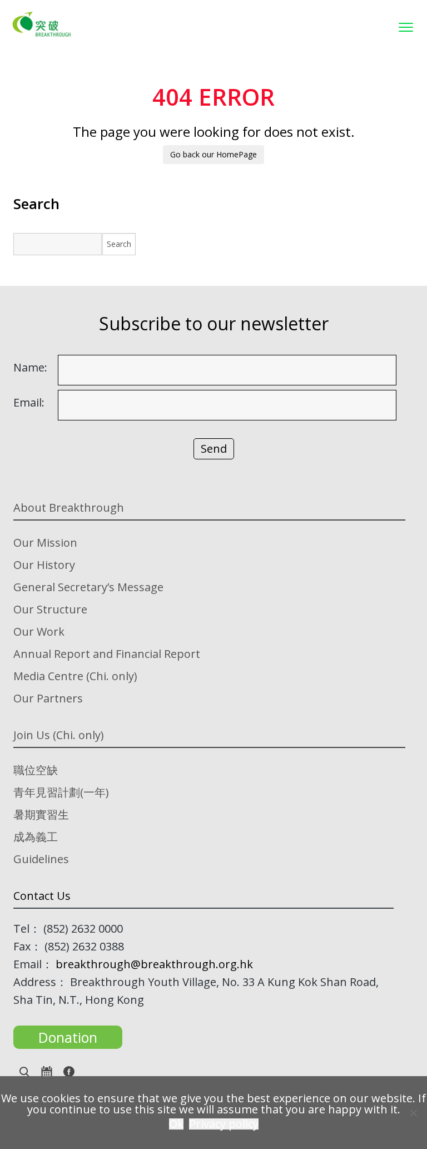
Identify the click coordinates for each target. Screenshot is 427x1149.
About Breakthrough (68, 507)
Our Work (38, 631)
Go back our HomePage (213, 154)
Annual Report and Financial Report (106, 653)
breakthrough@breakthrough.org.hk (154, 964)
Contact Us (42, 895)
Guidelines (41, 858)
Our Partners (48, 698)
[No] (413, 1112)
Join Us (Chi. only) (58, 734)
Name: (30, 367)
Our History (44, 564)
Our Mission (45, 542)
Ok (176, 1124)
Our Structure (50, 609)
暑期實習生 (41, 814)
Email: (28, 402)
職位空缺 (35, 769)
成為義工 (35, 836)
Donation (67, 1037)
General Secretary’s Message (88, 587)
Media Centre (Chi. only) (75, 676)
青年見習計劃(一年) (61, 792)
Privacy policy (224, 1124)
